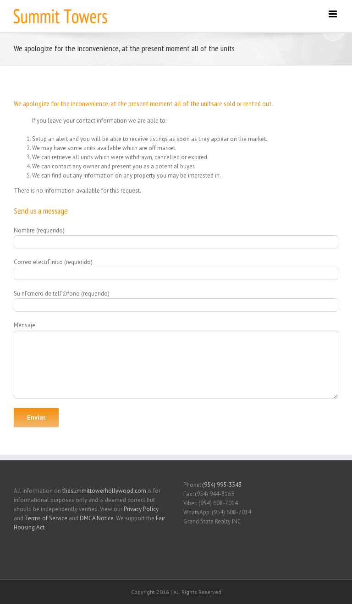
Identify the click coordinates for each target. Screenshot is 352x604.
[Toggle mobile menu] (333, 14)
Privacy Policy (141, 509)
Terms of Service (46, 518)
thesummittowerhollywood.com (104, 491)
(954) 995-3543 (222, 485)
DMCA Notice (97, 518)
